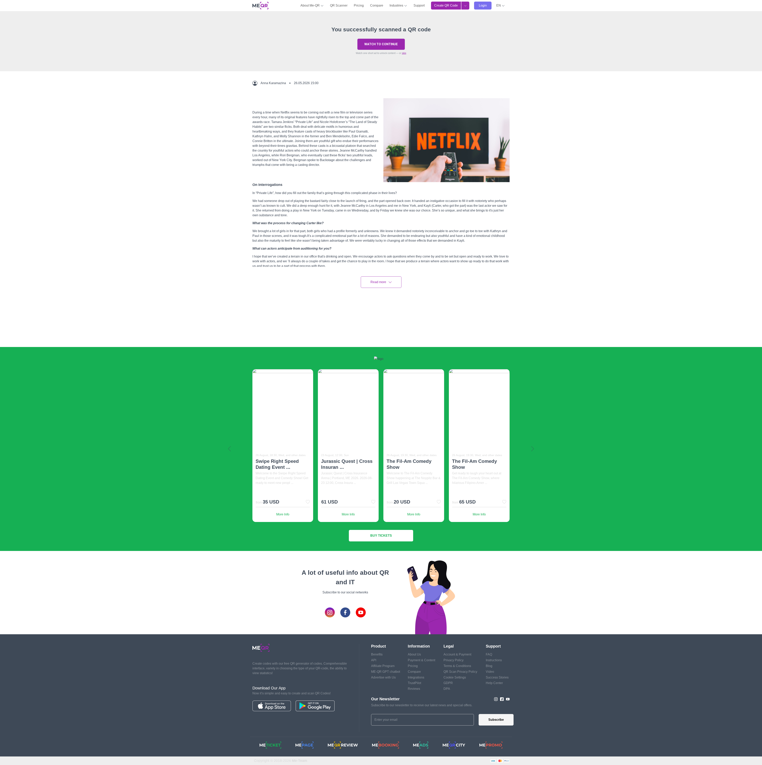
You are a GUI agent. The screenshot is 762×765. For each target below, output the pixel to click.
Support (419, 5)
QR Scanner (338, 5)
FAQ (489, 654)
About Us (414, 654)
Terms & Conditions (457, 666)
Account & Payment (457, 654)
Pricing (359, 5)
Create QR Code (446, 5)
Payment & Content (421, 660)
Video (490, 671)
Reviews (414, 688)
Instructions (494, 660)
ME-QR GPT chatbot (385, 671)
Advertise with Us (383, 677)
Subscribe (496, 719)
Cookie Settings (455, 677)
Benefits (377, 654)
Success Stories (497, 677)
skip (404, 53)
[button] (500, 6)
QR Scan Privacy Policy (460, 671)
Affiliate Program (382, 666)
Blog (489, 666)
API (373, 660)
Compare (376, 5)
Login (483, 5)
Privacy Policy (454, 660)
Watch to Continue (381, 44)
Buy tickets (381, 535)
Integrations (416, 677)
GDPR (448, 683)
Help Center (494, 683)
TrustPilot (414, 683)
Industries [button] (397, 5)
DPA (447, 688)
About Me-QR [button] (310, 5)
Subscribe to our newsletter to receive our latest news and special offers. (421, 705)
